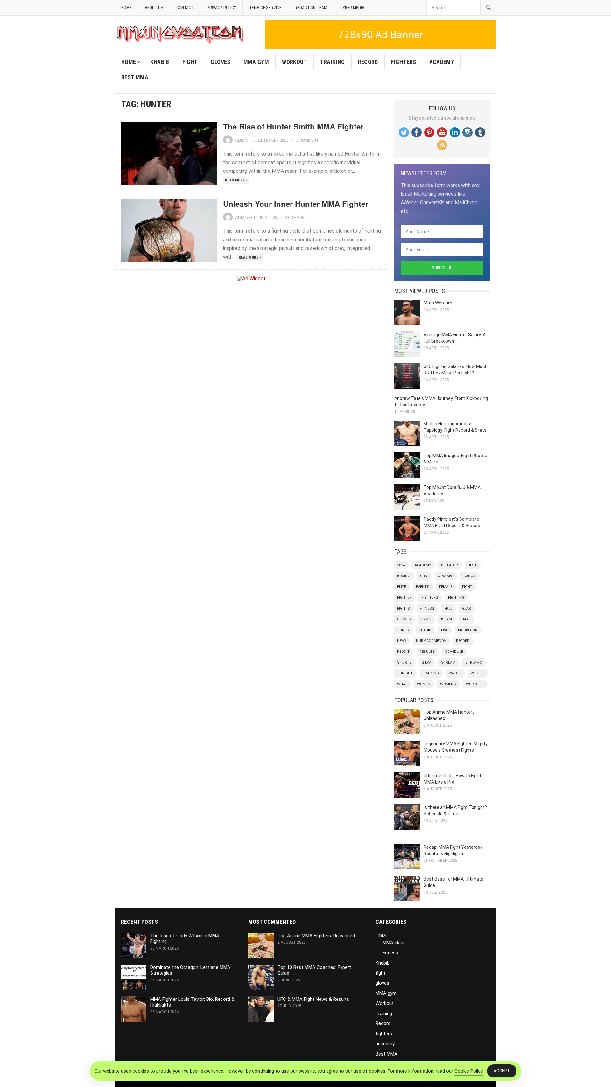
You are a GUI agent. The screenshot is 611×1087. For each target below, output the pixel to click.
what (402, 684)
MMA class (394, 942)
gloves (220, 62)
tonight (405, 673)
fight (190, 62)
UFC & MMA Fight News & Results (313, 999)
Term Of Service (265, 7)
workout (474, 684)
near (401, 641)
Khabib (159, 62)
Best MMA (134, 77)
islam (446, 619)
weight (477, 673)
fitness (427, 608)
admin (241, 140)
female (445, 587)
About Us (154, 7)
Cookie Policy (468, 1071)
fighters (403, 62)
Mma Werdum (438, 302)
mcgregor (467, 630)
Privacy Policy (221, 7)
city (424, 576)
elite (401, 587)
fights (403, 608)
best (472, 565)
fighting (456, 598)
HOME (128, 62)
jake (466, 619)
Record (368, 62)
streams (473, 662)
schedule (454, 652)
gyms (426, 619)
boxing (403, 576)
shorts (404, 662)
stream (448, 662)
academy (441, 62)
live (444, 630)
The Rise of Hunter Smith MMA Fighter (293, 126)
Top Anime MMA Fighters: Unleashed (316, 935)
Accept (502, 1071)
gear (466, 608)
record (463, 641)
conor (469, 576)
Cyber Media (352, 7)
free (448, 608)
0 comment (307, 140)
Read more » (236, 180)
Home (126, 7)
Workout (294, 62)
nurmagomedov (431, 641)
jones (403, 630)
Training (332, 62)
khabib (425, 630)
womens (448, 684)
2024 (401, 565)
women (423, 684)
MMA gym (256, 62)
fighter (404, 598)
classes (445, 576)
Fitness (390, 953)
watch (455, 673)
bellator (449, 565)
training (431, 673)
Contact (185, 7)
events (422, 587)
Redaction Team (311, 7)
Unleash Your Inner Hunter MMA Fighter (295, 203)
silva (426, 662)
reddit (403, 652)
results (427, 652)
